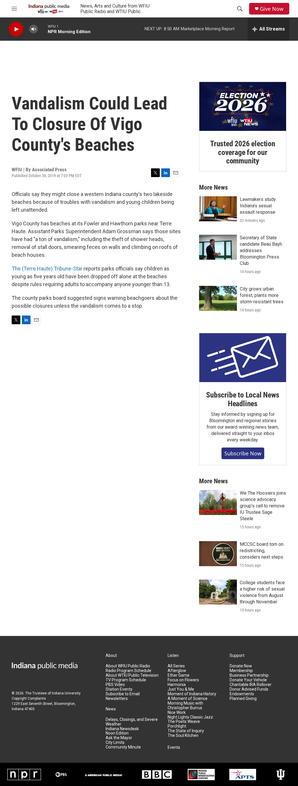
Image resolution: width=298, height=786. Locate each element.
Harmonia (177, 684)
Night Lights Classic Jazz (190, 717)
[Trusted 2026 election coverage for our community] (242, 106)
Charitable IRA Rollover (251, 684)
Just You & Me (181, 689)
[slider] (43, 29)
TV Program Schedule (126, 680)
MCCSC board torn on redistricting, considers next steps (261, 550)
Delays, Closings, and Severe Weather (132, 721)
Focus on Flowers (183, 680)
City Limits (115, 742)
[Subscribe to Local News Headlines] (242, 357)
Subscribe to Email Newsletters (123, 696)
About (111, 655)
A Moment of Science (187, 698)
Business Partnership (249, 675)
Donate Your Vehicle (248, 680)
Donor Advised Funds (249, 689)
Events (174, 747)
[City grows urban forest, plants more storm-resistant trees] (218, 298)
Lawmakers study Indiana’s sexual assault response (258, 206)
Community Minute (123, 747)
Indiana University (66, 693)
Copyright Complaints (29, 698)
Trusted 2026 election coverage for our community (242, 152)
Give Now (271, 9)
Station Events (119, 689)
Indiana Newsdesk (122, 729)
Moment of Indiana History (192, 694)
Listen (173, 655)
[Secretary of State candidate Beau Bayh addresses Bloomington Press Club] (218, 247)
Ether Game (178, 675)
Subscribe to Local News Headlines (242, 399)
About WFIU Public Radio (128, 666)
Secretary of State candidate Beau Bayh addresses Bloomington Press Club (261, 250)
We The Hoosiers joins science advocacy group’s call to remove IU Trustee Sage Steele (263, 505)
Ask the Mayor (119, 738)
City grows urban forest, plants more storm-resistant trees (261, 295)
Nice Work (177, 712)
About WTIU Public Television (132, 675)
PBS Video (115, 684)
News (111, 709)
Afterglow (177, 671)
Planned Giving (243, 698)
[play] (16, 29)
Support (237, 655)
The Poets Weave (184, 721)
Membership (241, 671)
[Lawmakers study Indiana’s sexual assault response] (218, 208)
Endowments (242, 694)
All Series (176, 666)
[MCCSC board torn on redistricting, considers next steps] (218, 553)
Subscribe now (242, 453)
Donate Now (241, 666)
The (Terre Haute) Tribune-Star (47, 268)
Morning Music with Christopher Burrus (185, 705)
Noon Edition (117, 733)
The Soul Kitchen (183, 735)
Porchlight (177, 726)
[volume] (33, 29)
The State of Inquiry (186, 731)
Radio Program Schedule (128, 671)
